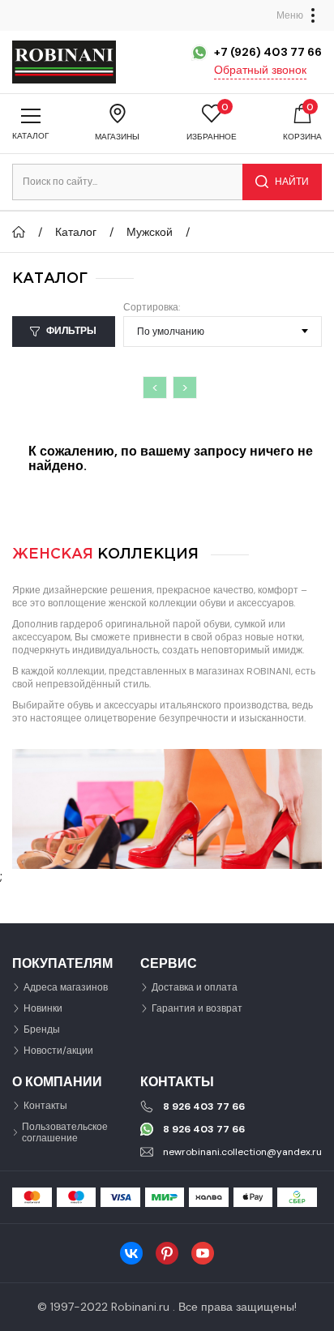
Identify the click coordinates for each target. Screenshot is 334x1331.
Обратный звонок (260, 69)
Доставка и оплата (195, 987)
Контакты (45, 1105)
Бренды (42, 1029)
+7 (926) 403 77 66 (268, 52)
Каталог (75, 231)
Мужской (149, 231)
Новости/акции (58, 1050)
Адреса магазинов (66, 987)
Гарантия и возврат (197, 1008)
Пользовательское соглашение (65, 1132)
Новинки (43, 1008)
